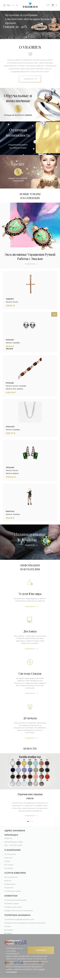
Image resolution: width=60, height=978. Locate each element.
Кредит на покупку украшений (18, 910)
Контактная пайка (12, 891)
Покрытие (9, 887)
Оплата (7, 926)
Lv (13, 5)
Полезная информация (15, 900)
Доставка (8, 930)
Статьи (7, 861)
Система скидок (11, 903)
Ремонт (7, 880)
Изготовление (11, 877)
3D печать (8, 865)
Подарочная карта (13, 907)
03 (31, 37)
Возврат (8, 933)
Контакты (8, 868)
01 (26, 37)
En (17, 5)
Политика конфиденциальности (19, 919)
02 (28, 37)
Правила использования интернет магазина (24, 923)
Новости (8, 858)
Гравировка (9, 884)
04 (33, 37)
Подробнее (30, 606)
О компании (10, 854)
